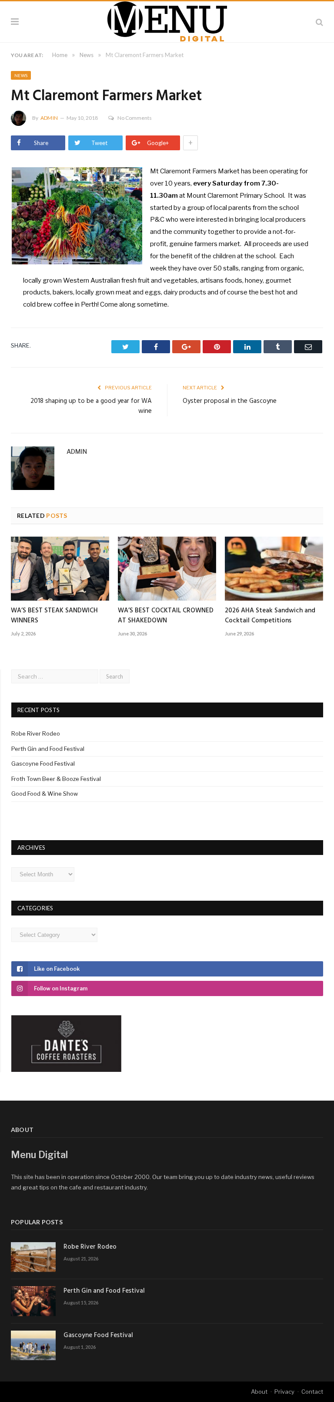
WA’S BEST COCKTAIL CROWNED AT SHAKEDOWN (166, 615)
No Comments (134, 118)
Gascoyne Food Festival (43, 763)
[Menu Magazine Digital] (167, 20)
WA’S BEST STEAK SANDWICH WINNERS (54, 615)
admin (49, 118)
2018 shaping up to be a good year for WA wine (91, 406)
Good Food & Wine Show (44, 793)
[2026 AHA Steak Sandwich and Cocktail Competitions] (274, 569)
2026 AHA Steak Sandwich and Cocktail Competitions (270, 615)
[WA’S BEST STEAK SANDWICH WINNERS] (60, 569)
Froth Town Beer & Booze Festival (56, 778)
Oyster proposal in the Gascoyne (230, 401)
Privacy (284, 1391)
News (20, 75)
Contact (312, 1391)
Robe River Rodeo (35, 733)
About (259, 1391)
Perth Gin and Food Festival (47, 748)
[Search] (319, 21)
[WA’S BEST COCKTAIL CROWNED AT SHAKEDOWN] (167, 569)
